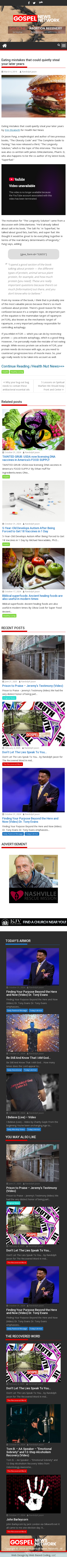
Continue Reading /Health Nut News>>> (32, 366)
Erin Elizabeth (12, 130)
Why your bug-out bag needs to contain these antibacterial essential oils (16, 386)
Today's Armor (32, 834)
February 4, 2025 (12, 748)
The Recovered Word (12, 764)
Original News (9, 698)
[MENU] (63, 45)
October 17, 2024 (12, 591)
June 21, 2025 (10, 681)
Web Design (18, 1555)
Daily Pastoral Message (13, 834)
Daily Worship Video (16, 1129)
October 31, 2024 (12, 452)
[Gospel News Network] (4, 45)
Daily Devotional (14, 1070)
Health (5, 372)
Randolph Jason (29, 71)
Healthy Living (17, 372)
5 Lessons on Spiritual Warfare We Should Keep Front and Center (51, 386)
